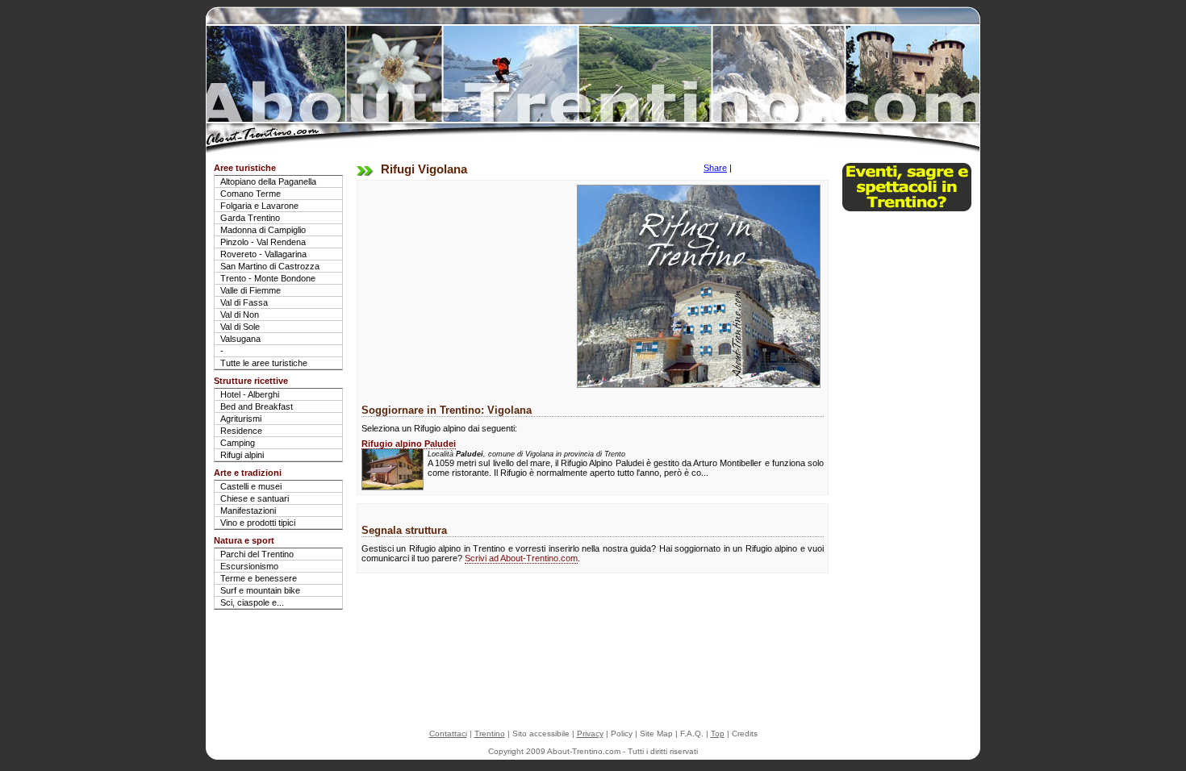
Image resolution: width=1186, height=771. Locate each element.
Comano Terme (250, 193)
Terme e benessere (258, 578)
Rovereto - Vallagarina (263, 254)
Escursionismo (249, 566)
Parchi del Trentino (257, 554)
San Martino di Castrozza (269, 266)
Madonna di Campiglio (263, 230)
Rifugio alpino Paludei (408, 443)
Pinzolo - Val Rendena (263, 242)
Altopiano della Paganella (268, 181)
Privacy (590, 733)
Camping (237, 443)
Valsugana (240, 339)
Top (718, 733)
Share (715, 168)
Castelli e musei (251, 486)
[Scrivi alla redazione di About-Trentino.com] (906, 208)
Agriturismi (240, 418)
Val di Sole (240, 326)
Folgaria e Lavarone (259, 205)
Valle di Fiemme (250, 290)
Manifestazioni (248, 510)
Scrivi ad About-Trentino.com (521, 558)
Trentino (489, 733)
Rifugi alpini (242, 455)
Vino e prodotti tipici (257, 522)
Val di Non (239, 314)
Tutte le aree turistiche (263, 363)
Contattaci (448, 733)
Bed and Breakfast (256, 406)
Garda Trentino (250, 218)
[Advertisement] (462, 285)
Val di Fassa (244, 302)
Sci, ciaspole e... (252, 602)
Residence (241, 431)
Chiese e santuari (254, 498)
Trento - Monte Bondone (267, 278)
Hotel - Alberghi (249, 394)
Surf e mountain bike (260, 590)
